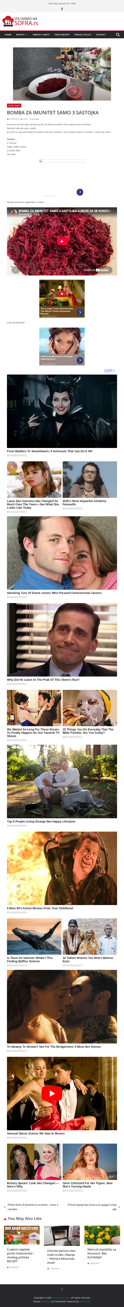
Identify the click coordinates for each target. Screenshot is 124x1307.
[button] (26, 35)
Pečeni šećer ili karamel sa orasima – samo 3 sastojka (33, 1207)
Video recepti (62, 34)
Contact (101, 34)
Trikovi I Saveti (41, 34)
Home (8, 34)
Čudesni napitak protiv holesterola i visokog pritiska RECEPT (20, 1255)
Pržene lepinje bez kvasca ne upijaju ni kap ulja (92, 1207)
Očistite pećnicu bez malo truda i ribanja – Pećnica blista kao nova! (61, 1257)
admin (25, 119)
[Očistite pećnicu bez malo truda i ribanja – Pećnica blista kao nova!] (62, 1227)
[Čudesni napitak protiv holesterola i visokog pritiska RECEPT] (22, 1227)
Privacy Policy (83, 34)
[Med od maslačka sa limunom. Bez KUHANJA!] (102, 1227)
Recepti (20, 34)
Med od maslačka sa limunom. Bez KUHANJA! (101, 1253)
